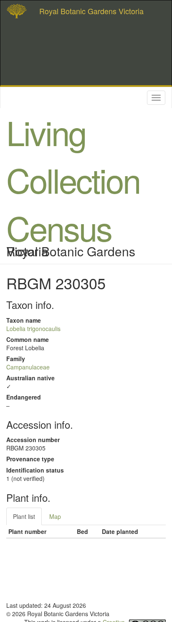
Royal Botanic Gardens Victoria (91, 10)
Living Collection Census (73, 179)
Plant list (24, 516)
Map (55, 516)
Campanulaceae (28, 367)
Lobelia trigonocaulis (33, 328)
